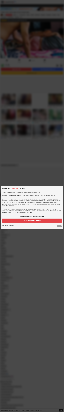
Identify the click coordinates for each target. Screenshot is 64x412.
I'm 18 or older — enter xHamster (32, 220)
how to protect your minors (8, 225)
